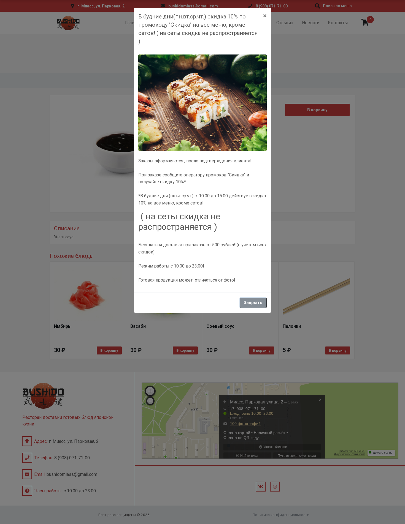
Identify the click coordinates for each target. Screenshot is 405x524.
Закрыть (253, 302)
